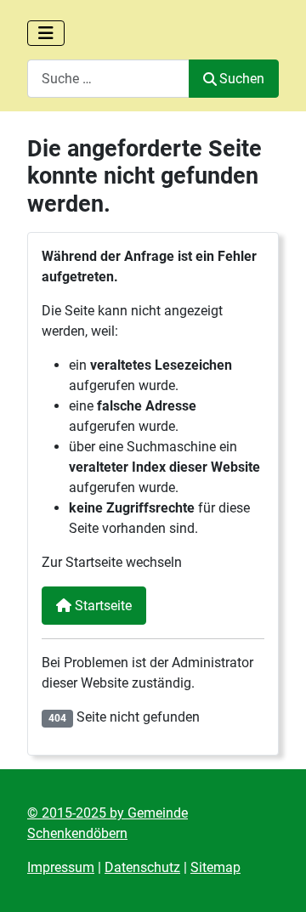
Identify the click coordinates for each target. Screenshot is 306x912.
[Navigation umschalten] (46, 33)
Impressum (60, 867)
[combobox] (108, 78)
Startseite (101, 606)
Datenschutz (142, 867)
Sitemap (215, 867)
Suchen (241, 79)
